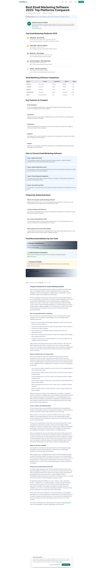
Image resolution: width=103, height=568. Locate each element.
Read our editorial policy (36, 28)
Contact (81, 1)
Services (70, 1)
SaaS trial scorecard (53, 461)
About (75, 1)
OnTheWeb (23, 2)
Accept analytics (66, 564)
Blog (66, 1)
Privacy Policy (59, 561)
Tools (62, 1)
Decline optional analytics (55, 564)
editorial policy (66, 502)
